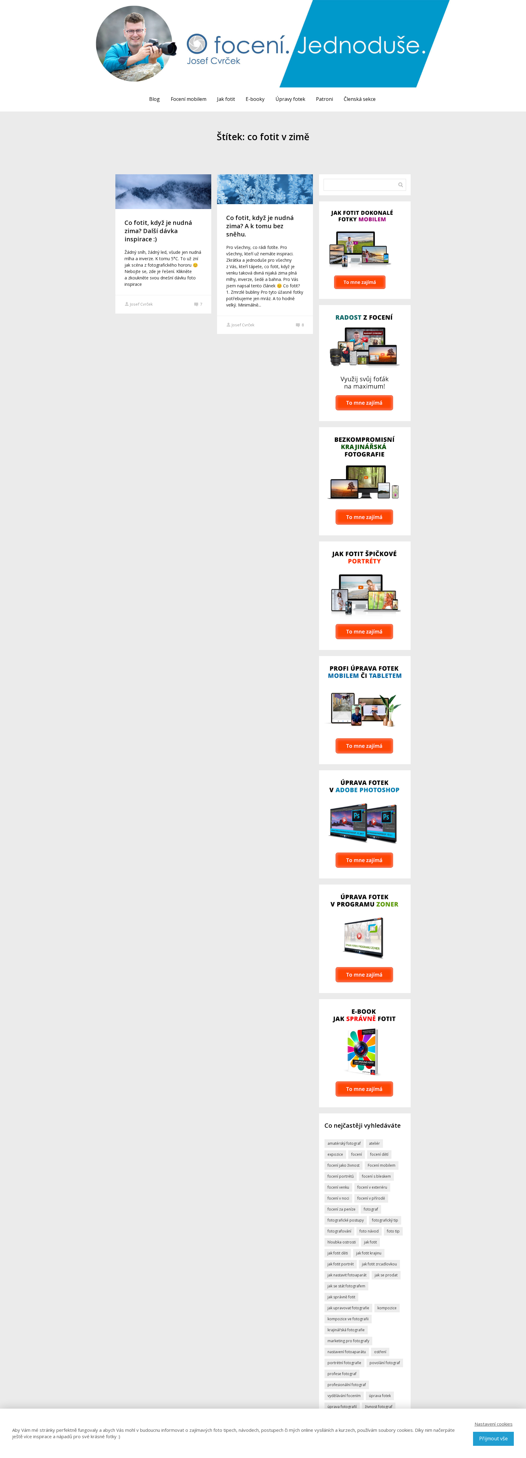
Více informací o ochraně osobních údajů (311, 775)
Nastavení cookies (494, 1424)
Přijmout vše (493, 1438)
